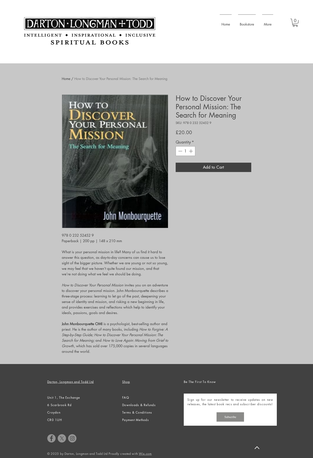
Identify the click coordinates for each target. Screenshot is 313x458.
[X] (62, 438)
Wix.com (145, 454)
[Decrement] (179, 151)
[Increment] (191, 151)
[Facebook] (51, 438)
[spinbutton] (185, 151)
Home (66, 79)
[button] (295, 23)
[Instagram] (72, 438)
